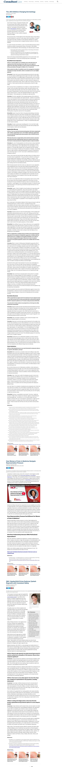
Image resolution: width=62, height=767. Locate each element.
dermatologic (13, 28)
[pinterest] (11, 17)
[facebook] (7, 17)
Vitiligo (20, 444)
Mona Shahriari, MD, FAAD (19, 465)
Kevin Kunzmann (9, 14)
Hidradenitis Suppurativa (32, 444)
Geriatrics (42, 1)
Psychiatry (46, 1)
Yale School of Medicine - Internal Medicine (14, 564)
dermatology (28, 479)
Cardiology (26, 1)
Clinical (29, 564)
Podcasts (35, 564)
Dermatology (37, 1)
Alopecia (38, 444)
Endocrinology (31, 1)
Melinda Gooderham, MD (10, 585)
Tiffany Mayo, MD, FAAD (10, 465)
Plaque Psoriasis (25, 444)
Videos (32, 564)
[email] (13, 17)
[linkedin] (10, 17)
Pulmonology (51, 1)
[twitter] (8, 17)
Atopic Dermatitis (15, 444)
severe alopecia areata (11, 597)
